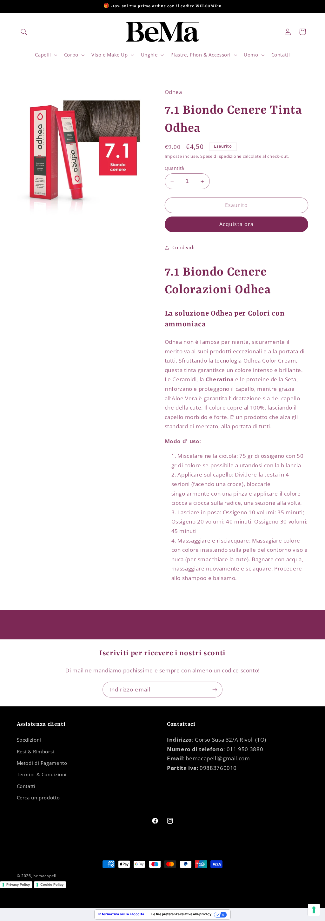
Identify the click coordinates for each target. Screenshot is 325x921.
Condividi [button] (183, 247)
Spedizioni (29, 740)
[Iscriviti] (215, 689)
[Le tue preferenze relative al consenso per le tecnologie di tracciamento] (314, 910)
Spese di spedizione (221, 156)
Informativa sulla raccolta (121, 914)
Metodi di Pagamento (42, 763)
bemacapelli (45, 875)
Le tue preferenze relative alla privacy (181, 914)
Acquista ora (236, 224)
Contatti (26, 786)
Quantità (174, 168)
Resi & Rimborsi (35, 751)
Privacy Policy (18, 884)
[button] (24, 31)
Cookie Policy (51, 884)
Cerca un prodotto (38, 797)
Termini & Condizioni (42, 774)
